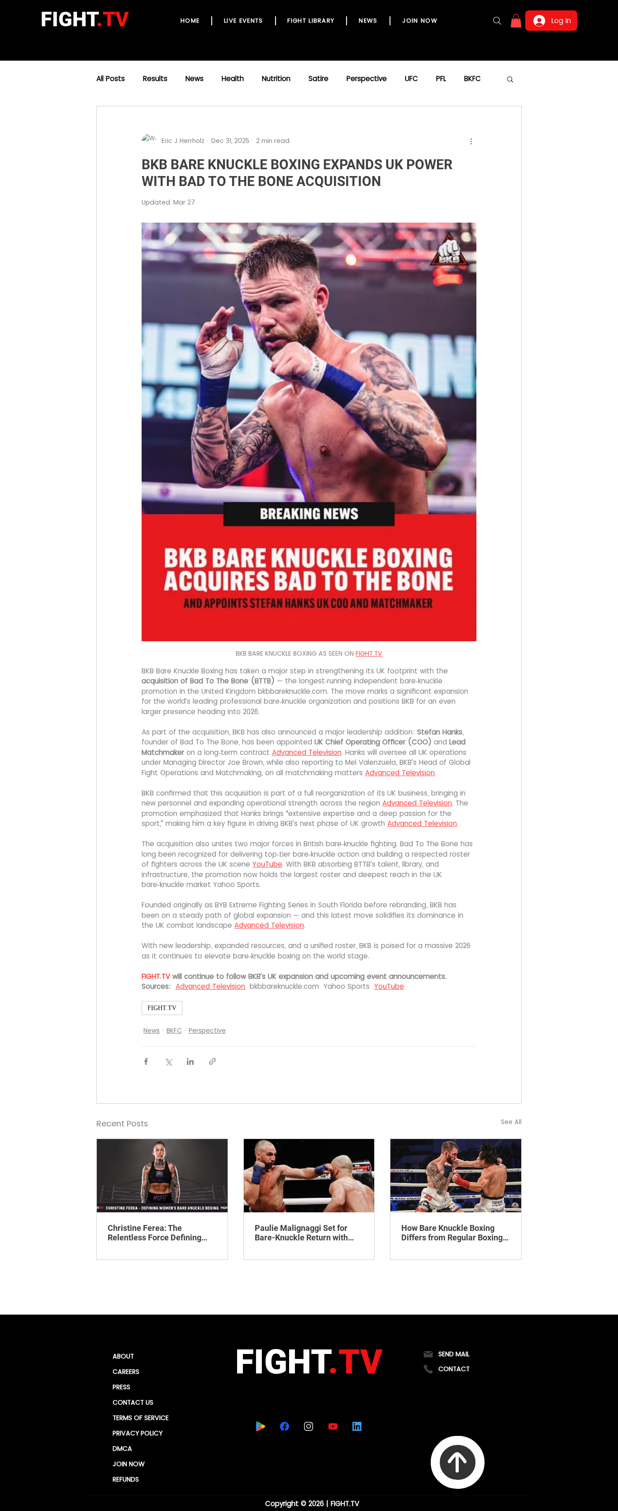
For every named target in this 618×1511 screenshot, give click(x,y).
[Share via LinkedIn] (190, 1061)
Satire (318, 79)
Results (155, 79)
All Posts (110, 79)
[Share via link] (212, 1061)
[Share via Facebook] (146, 1061)
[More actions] (471, 140)
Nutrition (276, 79)
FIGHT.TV (161, 1008)
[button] (516, 21)
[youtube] (333, 1426)
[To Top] (458, 1462)
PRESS (121, 1387)
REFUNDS (126, 1479)
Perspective (367, 79)
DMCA (122, 1448)
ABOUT (123, 1356)
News (194, 79)
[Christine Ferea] (162, 1175)
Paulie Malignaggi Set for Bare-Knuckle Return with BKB (301, 1232)
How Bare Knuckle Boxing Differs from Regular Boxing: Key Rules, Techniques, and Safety (453, 1232)
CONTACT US (133, 1402)
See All (511, 1121)
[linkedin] (357, 1426)
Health (233, 79)
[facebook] (284, 1426)
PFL (441, 79)
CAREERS (126, 1371)
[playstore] (260, 1426)
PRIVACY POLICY (137, 1433)
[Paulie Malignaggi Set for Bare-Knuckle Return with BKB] (309, 1175)
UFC (411, 79)
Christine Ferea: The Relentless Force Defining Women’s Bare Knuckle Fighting (154, 1232)
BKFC (472, 79)
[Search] (497, 20)
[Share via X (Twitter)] (168, 1061)
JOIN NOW (129, 1463)
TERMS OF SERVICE (141, 1417)
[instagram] (308, 1426)
